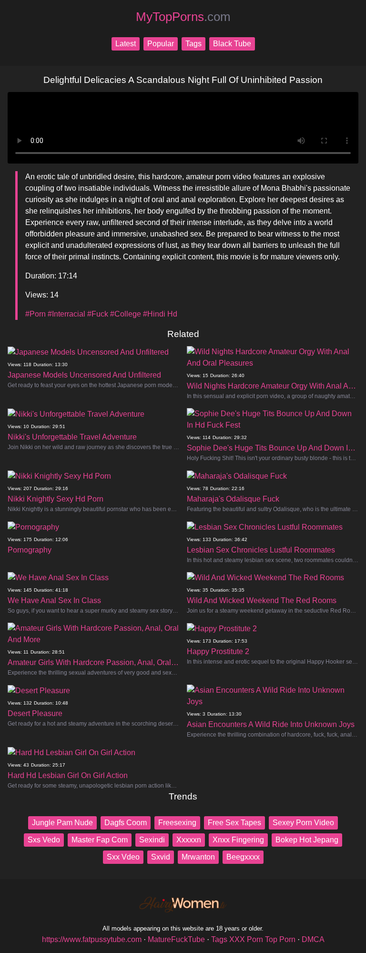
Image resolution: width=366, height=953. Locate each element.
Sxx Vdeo (123, 857)
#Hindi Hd (160, 314)
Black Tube (232, 44)
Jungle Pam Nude (62, 823)
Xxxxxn (188, 840)
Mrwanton (198, 857)
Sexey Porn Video (303, 823)
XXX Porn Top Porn (262, 939)
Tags (193, 44)
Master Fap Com (99, 840)
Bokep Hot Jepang (306, 840)
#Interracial (66, 314)
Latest (125, 44)
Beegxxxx (243, 857)
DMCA (313, 939)
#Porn (35, 314)
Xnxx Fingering (238, 840)
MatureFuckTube (176, 939)
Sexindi (152, 840)
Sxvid (160, 857)
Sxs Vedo (44, 840)
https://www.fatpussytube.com (92, 939)
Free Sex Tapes (234, 823)
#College (125, 314)
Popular (160, 44)
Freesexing (177, 823)
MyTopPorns (183, 16)
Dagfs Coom (125, 823)
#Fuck (97, 314)
